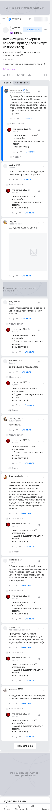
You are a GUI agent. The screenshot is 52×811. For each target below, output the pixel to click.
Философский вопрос (18, 33)
